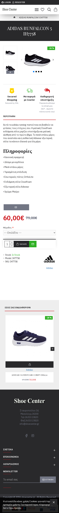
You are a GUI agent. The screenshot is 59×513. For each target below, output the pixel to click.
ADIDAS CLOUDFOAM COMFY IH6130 (29, 375)
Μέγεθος (7, 227)
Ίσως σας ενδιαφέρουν (18, 307)
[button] (21, 60)
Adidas (29, 369)
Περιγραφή (9, 116)
